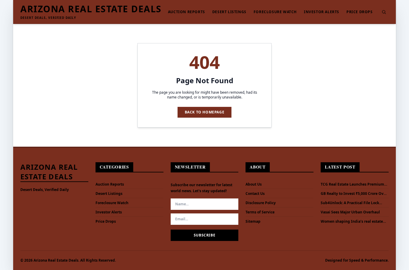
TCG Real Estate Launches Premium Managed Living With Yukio (352, 184)
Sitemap (253, 221)
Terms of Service (260, 212)
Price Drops (359, 12)
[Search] (384, 12)
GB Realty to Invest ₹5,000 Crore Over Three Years (354, 193)
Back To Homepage (205, 112)
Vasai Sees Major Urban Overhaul (350, 212)
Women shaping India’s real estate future (352, 221)
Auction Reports (186, 12)
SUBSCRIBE (204, 235)
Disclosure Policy (261, 202)
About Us (254, 184)
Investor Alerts (321, 12)
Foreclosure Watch (275, 12)
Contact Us (255, 193)
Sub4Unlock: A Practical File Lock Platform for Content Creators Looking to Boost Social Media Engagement (350, 203)
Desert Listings (229, 12)
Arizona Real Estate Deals (91, 9)
